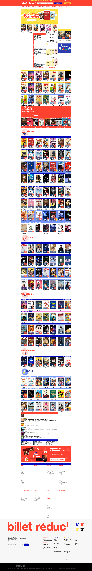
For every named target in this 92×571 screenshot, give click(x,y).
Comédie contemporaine (37, 466)
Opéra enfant (23, 500)
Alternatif (60, 483)
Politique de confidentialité (21, 568)
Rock (34, 502)
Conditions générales (11, 568)
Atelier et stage (49, 499)
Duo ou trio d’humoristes (62, 469)
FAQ (44, 539)
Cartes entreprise (46, 545)
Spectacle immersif (49, 475)
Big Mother (26, 428)
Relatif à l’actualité (62, 485)
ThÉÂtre (22, 6)
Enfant (54, 6)
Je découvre (36, 115)
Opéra (47, 469)
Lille (49, 7)
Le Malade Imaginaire (27, 414)
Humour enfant (23, 492)
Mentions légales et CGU (31, 568)
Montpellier (56, 7)
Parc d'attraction (49, 504)
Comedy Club (41, 6)
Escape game (49, 500)
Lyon (52, 7)
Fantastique (22, 473)
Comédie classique (37, 469)
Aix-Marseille (39, 7)
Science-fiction (23, 476)
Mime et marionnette (50, 471)
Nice (60, 7)
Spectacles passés (57, 551)
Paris (22, 7)
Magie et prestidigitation (50, 473)
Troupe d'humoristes (62, 466)
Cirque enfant (23, 501)
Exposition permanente (62, 492)
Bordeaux (45, 7)
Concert (60, 6)
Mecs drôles (61, 473)
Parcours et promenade (50, 508)
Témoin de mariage (27, 423)
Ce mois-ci (66, 559)
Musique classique (36, 491)
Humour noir (61, 476)
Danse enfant (23, 496)
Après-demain (52, 37)
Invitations (41, 0)
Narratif (60, 484)
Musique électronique (37, 497)
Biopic (22, 475)
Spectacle (48, 6)
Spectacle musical (49, 470)
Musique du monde (37, 492)
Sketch (60, 480)
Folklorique (35, 500)
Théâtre (55, 539)
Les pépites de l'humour (67, 545)
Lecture (22, 479)
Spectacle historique (50, 474)
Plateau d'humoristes (62, 471)
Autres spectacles (57, 552)
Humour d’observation (62, 475)
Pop (34, 503)
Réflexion (22, 481)
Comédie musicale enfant (24, 493)
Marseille (76, 542)
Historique (22, 474)
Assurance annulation (47, 540)
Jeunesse (22, 484)
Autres (55, 554)
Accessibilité (59, 568)
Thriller (22, 488)
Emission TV (48, 501)
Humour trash (61, 478)
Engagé (22, 485)
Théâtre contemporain (24, 466)
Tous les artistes (67, 550)
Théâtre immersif (23, 483)
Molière (65, 554)
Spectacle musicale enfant (24, 503)
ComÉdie (28, 6)
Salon (47, 513)
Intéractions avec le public (63, 482)
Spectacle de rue (49, 476)
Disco (35, 506)
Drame (22, 470)
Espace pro (45, 544)
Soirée (47, 505)
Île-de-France (27, 7)
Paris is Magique (26, 432)
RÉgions (69, 7)
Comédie (55, 540)
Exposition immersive (62, 493)
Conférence (48, 506)
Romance (22, 472)
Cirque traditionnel (49, 491)
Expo (70, 6)
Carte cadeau (34, 0)
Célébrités (22, 482)
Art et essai (22, 478)
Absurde (60, 479)
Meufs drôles (61, 474)
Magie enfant (23, 497)
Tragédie (22, 471)
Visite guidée (48, 507)
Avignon (34, 7)
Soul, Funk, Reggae (36, 499)
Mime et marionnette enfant (25, 498)
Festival (35, 501)
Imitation (60, 481)
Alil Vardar (66, 552)
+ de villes (64, 7)
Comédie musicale (49, 466)
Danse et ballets (49, 472)
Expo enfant (22, 499)
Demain (52, 35)
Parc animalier (49, 510)
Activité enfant (23, 502)
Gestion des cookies (66, 568)
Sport (47, 509)
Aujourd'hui (52, 34)
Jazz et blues (36, 496)
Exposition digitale (62, 496)
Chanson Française (37, 493)
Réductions (48, 0)
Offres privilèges (67, 3)
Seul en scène (23, 469)
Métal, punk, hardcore (37, 498)
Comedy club (56, 543)
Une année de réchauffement (28, 436)
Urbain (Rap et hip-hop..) (37, 505)
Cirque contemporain (50, 492)
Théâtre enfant (23, 491)
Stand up (60, 472)
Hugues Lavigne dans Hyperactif (29, 419)
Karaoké (48, 514)
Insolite (48, 517)
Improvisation (61, 470)
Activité (65, 6)
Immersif (48, 516)
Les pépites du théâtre (67, 542)
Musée (60, 491)
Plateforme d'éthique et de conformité (49, 568)
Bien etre (48, 515)
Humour (34, 6)
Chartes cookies (39, 568)
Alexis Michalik (67, 551)
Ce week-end (66, 558)
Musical (22, 480)
